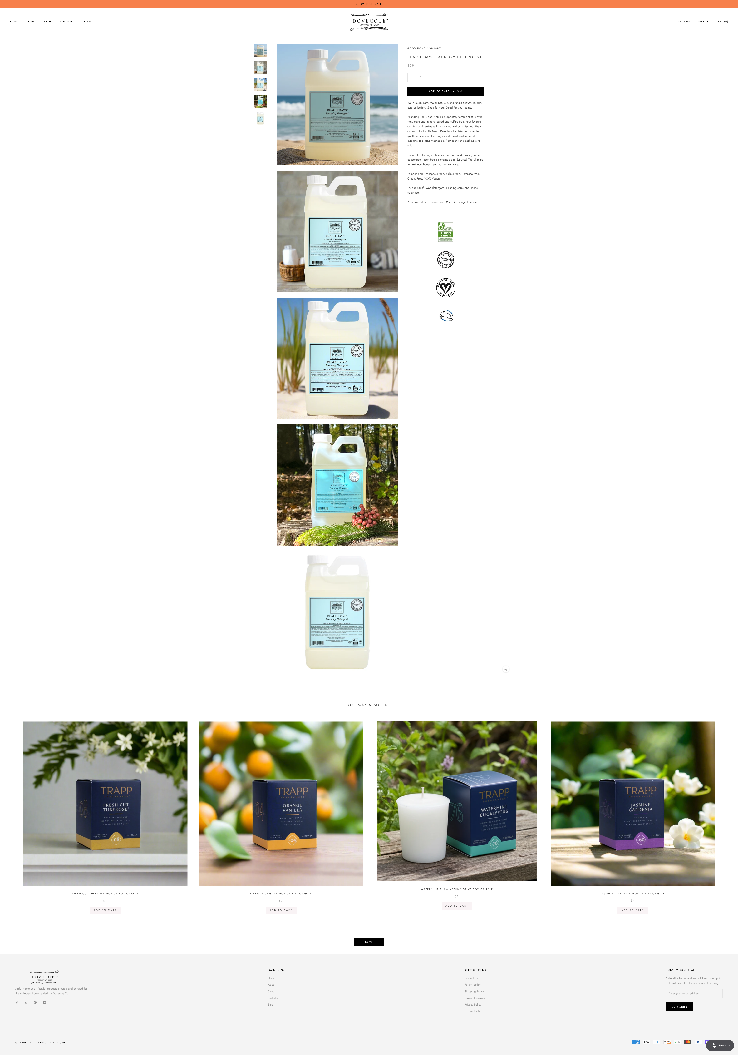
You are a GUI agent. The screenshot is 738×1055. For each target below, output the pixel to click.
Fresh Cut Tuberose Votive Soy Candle (105, 893)
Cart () (722, 21)
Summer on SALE (369, 4)
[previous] (12, 816)
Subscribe (680, 1006)
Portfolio (68, 21)
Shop (48, 21)
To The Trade (472, 1011)
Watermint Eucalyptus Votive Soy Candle (457, 889)
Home (14, 21)
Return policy (473, 985)
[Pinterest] (35, 1002)
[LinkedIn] (44, 1002)
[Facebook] (16, 1002)
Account (685, 21)
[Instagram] (26, 1002)
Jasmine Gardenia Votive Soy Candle (632, 893)
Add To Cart (105, 910)
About (31, 21)
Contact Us (471, 978)
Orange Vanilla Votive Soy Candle (281, 893)
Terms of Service (475, 998)
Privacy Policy (473, 1005)
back (369, 942)
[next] (726, 816)
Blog (88, 21)
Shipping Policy (474, 991)
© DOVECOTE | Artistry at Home (40, 1042)
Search (703, 21)
